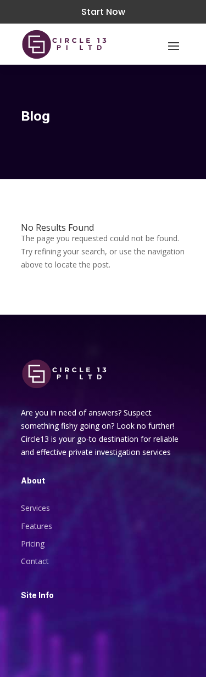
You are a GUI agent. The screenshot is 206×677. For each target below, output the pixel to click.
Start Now (103, 11)
